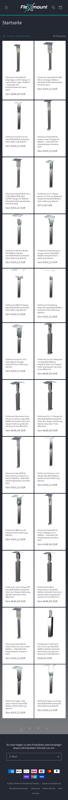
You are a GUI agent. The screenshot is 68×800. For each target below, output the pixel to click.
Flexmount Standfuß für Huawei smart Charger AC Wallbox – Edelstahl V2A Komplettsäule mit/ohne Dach (48, 142)
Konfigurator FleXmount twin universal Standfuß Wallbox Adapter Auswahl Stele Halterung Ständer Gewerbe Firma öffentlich (48, 649)
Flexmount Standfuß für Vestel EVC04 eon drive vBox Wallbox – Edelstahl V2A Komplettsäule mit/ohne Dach (18, 649)
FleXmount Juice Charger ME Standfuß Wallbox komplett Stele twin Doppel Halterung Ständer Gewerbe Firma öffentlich (18, 592)
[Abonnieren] (58, 756)
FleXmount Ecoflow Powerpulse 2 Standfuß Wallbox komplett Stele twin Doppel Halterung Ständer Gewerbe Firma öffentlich (49, 592)
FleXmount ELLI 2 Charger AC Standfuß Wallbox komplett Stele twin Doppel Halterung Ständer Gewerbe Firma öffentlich (49, 421)
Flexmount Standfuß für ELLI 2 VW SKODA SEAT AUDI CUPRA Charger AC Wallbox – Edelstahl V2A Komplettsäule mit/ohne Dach (18, 198)
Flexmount (18, 783)
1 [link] (21, 728)
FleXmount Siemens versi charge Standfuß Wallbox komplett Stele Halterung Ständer (48, 477)
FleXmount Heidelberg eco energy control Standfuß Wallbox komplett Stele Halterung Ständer (48, 254)
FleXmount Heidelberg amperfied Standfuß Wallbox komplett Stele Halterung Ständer (49, 309)
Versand (35, 793)
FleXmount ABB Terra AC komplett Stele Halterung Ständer (17, 532)
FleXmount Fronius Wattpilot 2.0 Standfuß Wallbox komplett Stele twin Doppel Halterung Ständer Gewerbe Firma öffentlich (49, 364)
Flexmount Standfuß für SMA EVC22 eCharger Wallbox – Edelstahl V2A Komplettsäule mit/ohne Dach (49, 81)
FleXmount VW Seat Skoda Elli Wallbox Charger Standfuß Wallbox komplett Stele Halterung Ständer (17, 254)
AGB (60, 788)
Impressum (35, 788)
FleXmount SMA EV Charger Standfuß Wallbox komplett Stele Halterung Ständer (17, 307)
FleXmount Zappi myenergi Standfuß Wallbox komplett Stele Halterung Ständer (49, 703)
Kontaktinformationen (18, 788)
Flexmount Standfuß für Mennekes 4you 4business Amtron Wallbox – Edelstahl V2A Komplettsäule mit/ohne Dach (18, 478)
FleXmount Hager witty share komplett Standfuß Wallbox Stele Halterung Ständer (16, 705)
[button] (6, 7)
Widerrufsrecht (49, 788)
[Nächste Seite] (46, 728)
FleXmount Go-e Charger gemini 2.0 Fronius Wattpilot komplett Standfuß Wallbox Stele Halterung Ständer (49, 197)
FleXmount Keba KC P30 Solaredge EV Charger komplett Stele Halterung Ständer (17, 363)
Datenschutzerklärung (51, 783)
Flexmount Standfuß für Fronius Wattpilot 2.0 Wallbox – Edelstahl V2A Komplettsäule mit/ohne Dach (48, 535)
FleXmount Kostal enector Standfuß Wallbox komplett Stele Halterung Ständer (17, 139)
